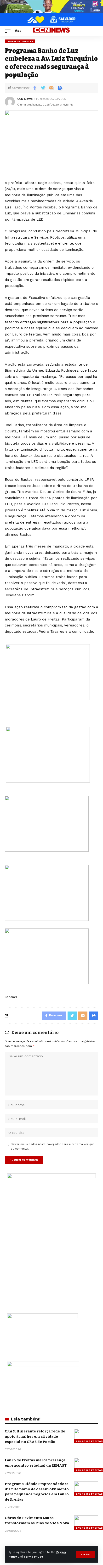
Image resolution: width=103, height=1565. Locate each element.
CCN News (25, 99)
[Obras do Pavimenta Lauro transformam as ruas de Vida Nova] (86, 1522)
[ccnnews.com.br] (51, 31)
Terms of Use (33, 1556)
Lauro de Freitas (19, 41)
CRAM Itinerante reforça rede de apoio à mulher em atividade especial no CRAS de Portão (35, 1436)
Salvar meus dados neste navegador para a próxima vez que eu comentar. (52, 1146)
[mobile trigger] (9, 31)
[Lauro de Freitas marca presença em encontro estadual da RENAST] (86, 1465)
